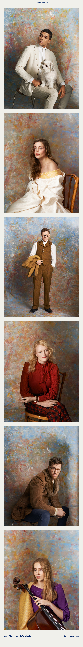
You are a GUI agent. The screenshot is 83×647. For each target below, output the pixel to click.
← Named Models (17, 636)
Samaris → (71, 636)
